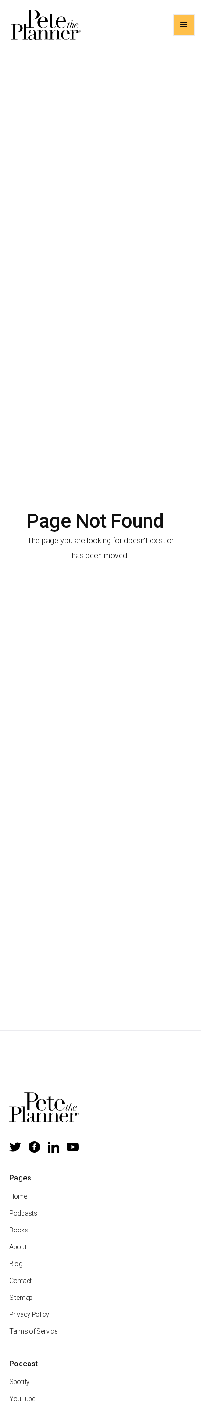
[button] (184, 25)
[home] (43, 25)
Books (19, 1230)
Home (18, 1196)
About (18, 1247)
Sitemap (21, 1297)
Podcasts (23, 1213)
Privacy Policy (29, 1314)
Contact (20, 1280)
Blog (15, 1264)
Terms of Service (33, 1331)
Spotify (19, 1382)
